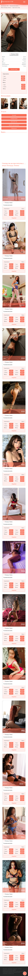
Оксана (5, 943)
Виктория (5, 730)
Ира (4, 677)
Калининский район (14, 5)
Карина (5, 571)
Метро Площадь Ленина (6, 7)
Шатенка (24, 62)
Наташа (5, 890)
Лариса (5, 411)
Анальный (14, 115)
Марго (4, 305)
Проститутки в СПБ (7, 1)
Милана (5, 783)
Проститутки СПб (4, 5)
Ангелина (5, 198)
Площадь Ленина (14, 53)
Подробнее (14, 218)
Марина (5, 517)
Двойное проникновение (14, 125)
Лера (4, 358)
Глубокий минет (14, 118)
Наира (4, 624)
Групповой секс (14, 121)
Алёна (4, 251)
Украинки (24, 64)
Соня (4, 836)
